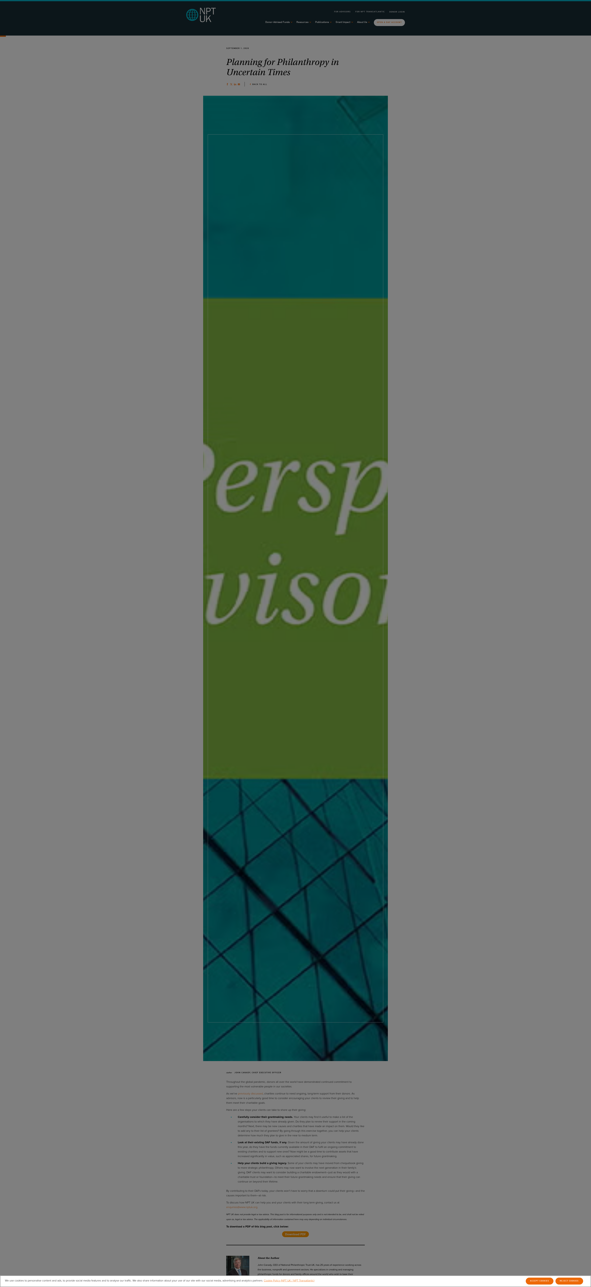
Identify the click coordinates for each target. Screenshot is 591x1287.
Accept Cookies (539, 1281)
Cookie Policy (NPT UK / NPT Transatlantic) (289, 1280)
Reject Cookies (569, 1281)
